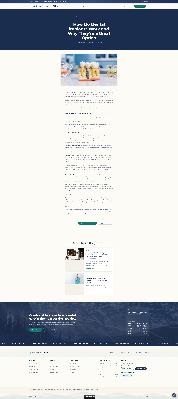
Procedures (91, 6)
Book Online (139, 6)
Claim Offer (144, 1)
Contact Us (115, 6)
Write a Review (127, 375)
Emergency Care (82, 6)
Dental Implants (74, 363)
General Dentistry (33, 363)
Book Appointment (144, 352)
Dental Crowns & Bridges (76, 369)
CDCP (109, 6)
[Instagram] (125, 380)
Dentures (72, 372)
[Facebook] (122, 380)
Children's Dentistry (34, 372)
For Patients (100, 6)
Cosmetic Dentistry (54, 363)
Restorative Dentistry (75, 366)
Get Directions (132, 317)
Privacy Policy (146, 396)
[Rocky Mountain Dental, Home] (46, 6)
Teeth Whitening (54, 366)
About (117, 352)
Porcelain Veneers (54, 372)
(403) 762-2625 (129, 6)
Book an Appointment (88, 223)
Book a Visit (35, 329)
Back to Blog (70, 223)
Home (67, 6)
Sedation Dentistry (33, 369)
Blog (76, 16)
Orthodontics (53, 369)
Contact (135, 352)
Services (123, 352)
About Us (73, 6)
